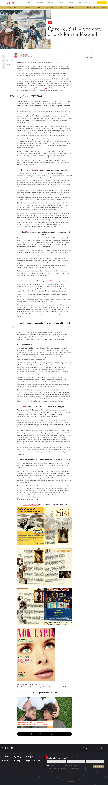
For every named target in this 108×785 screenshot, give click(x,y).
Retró (50, 22)
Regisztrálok (103, 7)
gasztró (71, 7)
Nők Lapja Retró (88, 57)
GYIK (84, 776)
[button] (89, 3)
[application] (44, 712)
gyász (76, 54)
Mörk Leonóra (24, 54)
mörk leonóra (88, 54)
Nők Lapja (11, 3)
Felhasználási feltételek (40, 776)
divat (38, 7)
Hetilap (70, 3)
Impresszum (25, 776)
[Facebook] (84, 7)
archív (71, 54)
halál (81, 54)
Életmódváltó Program (13, 7)
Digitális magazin (83, 3)
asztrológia (50, 7)
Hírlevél (89, 7)
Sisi (32, 73)
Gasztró (60, 3)
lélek (61, 7)
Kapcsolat (65, 776)
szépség (28, 7)
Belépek (96, 7)
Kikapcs (50, 3)
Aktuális (29, 3)
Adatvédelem (55, 776)
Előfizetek (102, 3)
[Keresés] (80, 7)
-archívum (31, 504)
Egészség (40, 3)
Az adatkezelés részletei (70, 770)
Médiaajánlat (76, 776)
